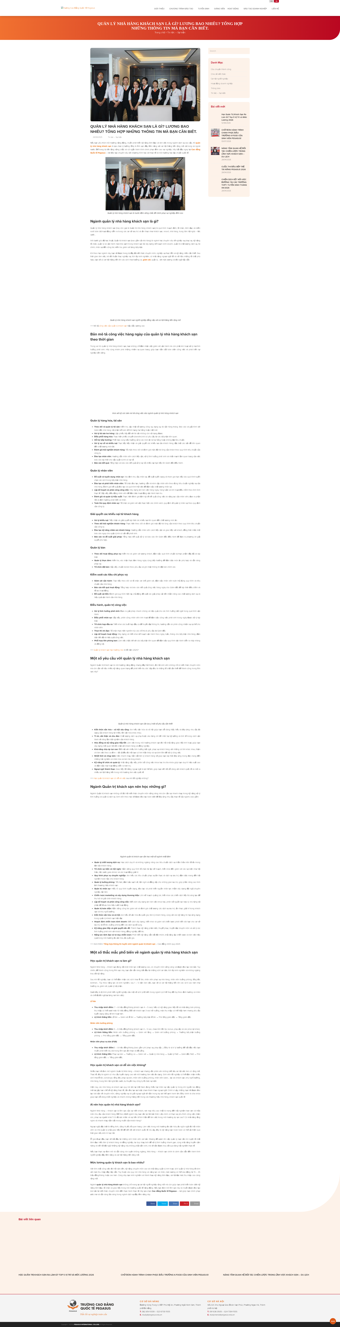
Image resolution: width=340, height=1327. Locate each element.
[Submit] (247, 51)
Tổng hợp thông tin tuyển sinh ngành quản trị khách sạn (129, 944)
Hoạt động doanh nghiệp (222, 83)
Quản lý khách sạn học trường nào (109, 649)
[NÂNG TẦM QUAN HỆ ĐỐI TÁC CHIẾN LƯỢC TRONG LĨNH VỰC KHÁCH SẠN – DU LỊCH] (272, 1248)
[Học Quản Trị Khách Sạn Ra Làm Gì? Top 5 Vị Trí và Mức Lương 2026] (68, 1248)
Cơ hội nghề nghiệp (219, 78)
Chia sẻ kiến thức (218, 74)
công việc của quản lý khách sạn (113, 325)
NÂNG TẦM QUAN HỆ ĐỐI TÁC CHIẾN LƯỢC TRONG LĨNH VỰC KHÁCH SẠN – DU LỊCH (266, 1274)
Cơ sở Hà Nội (215, 1301)
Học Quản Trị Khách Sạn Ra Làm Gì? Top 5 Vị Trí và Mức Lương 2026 (56, 1274)
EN (272, 1)
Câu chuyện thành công (221, 69)
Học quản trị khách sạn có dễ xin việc (110, 778)
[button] (151, 1203)
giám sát (147, 259)
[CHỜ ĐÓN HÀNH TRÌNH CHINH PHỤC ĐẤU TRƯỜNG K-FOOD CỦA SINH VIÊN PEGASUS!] (170, 1248)
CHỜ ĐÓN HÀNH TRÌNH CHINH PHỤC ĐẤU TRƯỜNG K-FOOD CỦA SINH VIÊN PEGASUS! (165, 1274)
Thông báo (215, 88)
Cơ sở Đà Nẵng (149, 1301)
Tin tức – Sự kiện (176, 32)
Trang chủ (160, 32)
